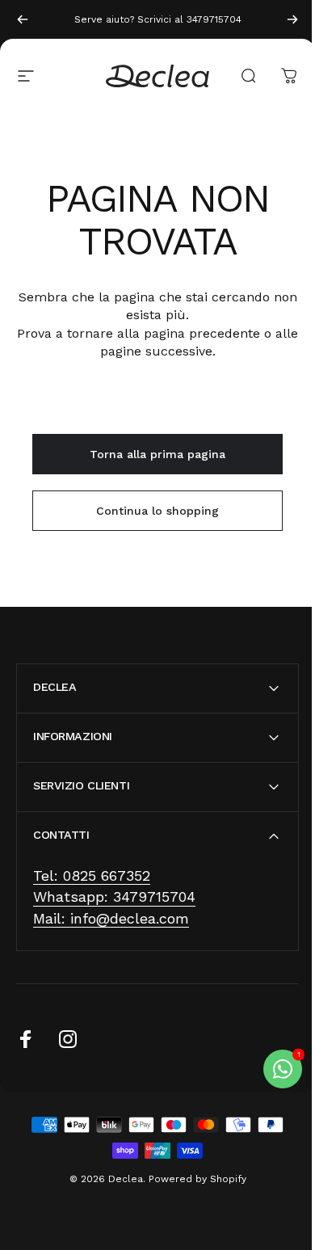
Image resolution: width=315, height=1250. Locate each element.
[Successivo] (292, 19)
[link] (91, 876)
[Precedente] (22, 19)
